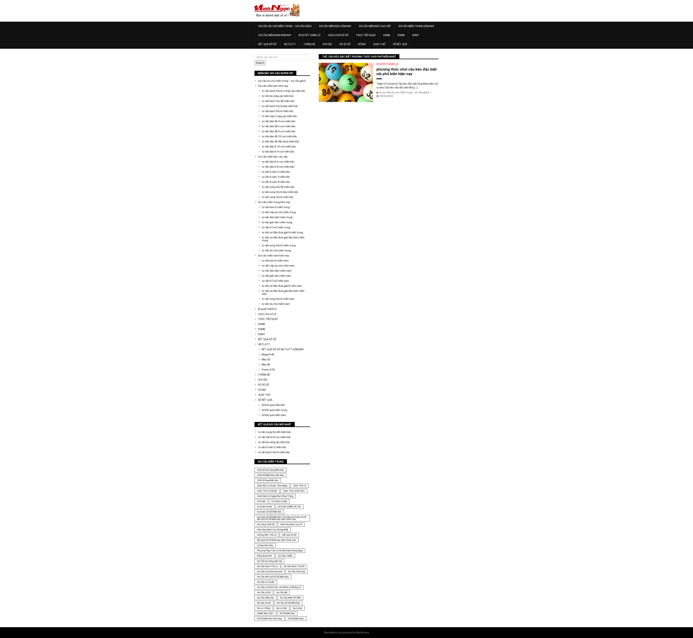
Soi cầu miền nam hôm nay (274, 35)
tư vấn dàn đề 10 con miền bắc (279, 136)
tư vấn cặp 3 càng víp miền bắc (279, 116)
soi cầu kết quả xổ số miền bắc (273, 577)
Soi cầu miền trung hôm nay (416, 26)
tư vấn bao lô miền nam (275, 260)
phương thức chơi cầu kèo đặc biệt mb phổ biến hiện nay (406, 71)
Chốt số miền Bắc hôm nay (270, 475)
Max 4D (266, 364)
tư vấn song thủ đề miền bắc (278, 187)
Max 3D (266, 359)
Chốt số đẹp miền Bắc (267, 480)
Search (260, 62)
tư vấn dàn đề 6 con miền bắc (279, 126)
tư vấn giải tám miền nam (276, 275)
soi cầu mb (281, 592)
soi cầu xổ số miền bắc (288, 603)
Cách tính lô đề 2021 (294, 491)
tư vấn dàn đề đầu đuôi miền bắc (280, 141)
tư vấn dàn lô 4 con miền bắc (278, 151)
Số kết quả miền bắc (273, 405)
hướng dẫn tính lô (266, 535)
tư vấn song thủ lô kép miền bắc (280, 192)
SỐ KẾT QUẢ (400, 44)
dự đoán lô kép (279, 501)
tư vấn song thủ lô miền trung (279, 245)
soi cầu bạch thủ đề (294, 566)
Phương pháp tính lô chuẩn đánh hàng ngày (280, 550)
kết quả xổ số (289, 535)
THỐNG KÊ (309, 44)
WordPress (362, 632)
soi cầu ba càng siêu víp (269, 561)
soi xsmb (297, 608)
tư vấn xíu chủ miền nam (276, 303)
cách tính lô (299, 485)
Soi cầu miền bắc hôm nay (335, 26)
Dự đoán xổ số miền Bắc (269, 512)
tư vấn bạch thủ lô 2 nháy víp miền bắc (284, 91)
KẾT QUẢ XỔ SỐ (267, 44)
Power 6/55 (268, 369)
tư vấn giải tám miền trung (277, 222)
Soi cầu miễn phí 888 (290, 597)
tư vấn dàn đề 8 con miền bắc (279, 131)
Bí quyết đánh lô (310, 35)
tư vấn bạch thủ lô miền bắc (278, 111)
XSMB (386, 35)
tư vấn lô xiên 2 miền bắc (276, 171)
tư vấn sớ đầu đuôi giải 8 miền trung (282, 232)
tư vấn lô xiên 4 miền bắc (276, 181)
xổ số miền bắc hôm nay (269, 618)
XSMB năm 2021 (265, 613)
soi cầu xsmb (264, 603)
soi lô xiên (281, 608)
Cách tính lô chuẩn (267, 491)
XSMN (401, 35)
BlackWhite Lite (333, 632)
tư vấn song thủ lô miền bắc (278, 197)
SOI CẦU (327, 44)
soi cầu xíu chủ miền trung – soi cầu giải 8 (284, 26)
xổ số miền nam (296, 618)
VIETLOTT (290, 44)
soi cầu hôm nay (296, 571)
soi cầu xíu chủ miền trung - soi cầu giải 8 (405, 92)
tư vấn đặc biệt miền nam (276, 270)
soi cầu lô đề (264, 592)
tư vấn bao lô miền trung (276, 207)
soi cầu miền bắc (265, 597)
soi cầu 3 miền (285, 556)
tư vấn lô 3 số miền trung (276, 227)
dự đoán (261, 501)
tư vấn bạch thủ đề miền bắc (278, 101)
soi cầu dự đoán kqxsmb (269, 571)
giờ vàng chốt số (265, 524)
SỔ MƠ (362, 44)
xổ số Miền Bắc (287, 613)
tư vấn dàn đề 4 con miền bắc (279, 121)
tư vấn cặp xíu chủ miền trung (279, 212)
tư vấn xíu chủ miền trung (276, 250)
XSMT (415, 35)
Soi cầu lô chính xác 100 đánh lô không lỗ (279, 587)
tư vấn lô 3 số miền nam (275, 280)
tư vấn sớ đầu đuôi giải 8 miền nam (282, 285)
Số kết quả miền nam (274, 415)
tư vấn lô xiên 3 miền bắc (276, 176)
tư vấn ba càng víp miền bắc (278, 96)
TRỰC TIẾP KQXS (366, 35)
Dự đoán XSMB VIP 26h (289, 506)
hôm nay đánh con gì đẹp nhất (272, 529)
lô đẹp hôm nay (265, 545)
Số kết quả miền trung (274, 410)
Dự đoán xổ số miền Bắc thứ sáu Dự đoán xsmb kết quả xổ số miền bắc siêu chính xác (281, 518)
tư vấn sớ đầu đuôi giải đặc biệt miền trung (283, 239)
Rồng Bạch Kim (264, 556)
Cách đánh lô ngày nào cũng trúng (275, 496)
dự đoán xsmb (264, 506)
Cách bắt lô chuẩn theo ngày (272, 485)
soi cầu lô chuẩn (265, 582)
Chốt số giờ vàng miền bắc (270, 470)
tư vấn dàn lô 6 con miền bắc (278, 161)
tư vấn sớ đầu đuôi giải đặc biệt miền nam (283, 292)
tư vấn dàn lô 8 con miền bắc (278, 166)
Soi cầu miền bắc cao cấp (375, 26)
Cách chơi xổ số (338, 35)
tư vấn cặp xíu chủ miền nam (278, 265)
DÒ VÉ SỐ (344, 44)
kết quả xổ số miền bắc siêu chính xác (276, 540)
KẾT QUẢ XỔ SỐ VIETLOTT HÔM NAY (283, 349)
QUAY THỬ (379, 44)
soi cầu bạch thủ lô (267, 566)
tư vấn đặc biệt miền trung (277, 217)
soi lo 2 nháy (263, 608)
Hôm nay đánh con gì (291, 524)
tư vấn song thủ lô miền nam (278, 298)
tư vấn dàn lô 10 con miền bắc (279, 146)
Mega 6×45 (268, 354)
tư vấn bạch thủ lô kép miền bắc (280, 106)
